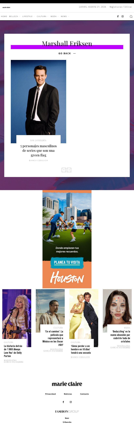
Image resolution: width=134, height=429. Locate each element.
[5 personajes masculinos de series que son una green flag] (38, 101)
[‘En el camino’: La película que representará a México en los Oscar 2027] (50, 311)
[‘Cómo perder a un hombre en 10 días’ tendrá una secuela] (83, 318)
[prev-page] (64, 170)
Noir (67, 418)
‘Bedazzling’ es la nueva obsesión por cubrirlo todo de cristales (120, 336)
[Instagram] (122, 16)
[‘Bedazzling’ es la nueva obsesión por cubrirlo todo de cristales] (117, 311)
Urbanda (67, 422)
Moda (127, 328)
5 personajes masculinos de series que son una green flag (38, 150)
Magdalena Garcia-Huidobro (13, 361)
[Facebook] (118, 16)
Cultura (8, 342)
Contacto (84, 394)
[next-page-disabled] (69, 170)
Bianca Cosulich (38, 160)
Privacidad (50, 394)
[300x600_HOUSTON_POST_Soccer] (67, 287)
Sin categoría (38, 140)
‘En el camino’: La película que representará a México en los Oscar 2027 (52, 338)
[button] (131, 16)
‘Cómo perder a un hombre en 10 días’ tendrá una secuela (81, 349)
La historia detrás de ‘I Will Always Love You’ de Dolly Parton (13, 351)
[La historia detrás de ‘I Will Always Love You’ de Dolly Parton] (16, 318)
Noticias (68, 394)
